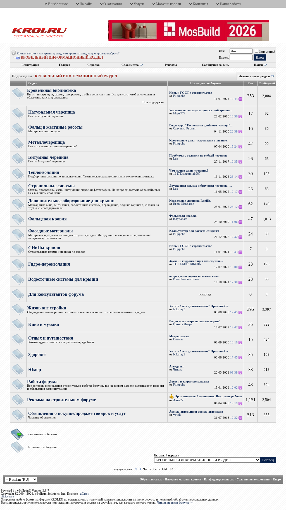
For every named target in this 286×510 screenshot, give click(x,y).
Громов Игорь (182, 324)
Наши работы (230, 4)
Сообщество (130, 64)
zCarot (84, 493)
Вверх (277, 479)
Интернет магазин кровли (183, 479)
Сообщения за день (215, 64)
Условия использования (253, 479)
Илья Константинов (186, 279)
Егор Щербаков (183, 203)
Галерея (64, 64)
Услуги (139, 4)
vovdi (177, 414)
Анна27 (178, 400)
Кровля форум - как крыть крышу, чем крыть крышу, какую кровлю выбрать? (68, 53)
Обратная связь (151, 479)
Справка (93, 64)
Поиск (258, 64)
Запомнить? (267, 51)
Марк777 (179, 113)
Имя (222, 50)
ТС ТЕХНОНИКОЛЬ (187, 264)
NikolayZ (179, 309)
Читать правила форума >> (175, 502)
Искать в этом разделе (254, 76)
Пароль (224, 57)
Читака (177, 369)
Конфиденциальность (219, 479)
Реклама (171, 64)
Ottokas (178, 339)
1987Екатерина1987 (187, 173)
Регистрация (30, 64)
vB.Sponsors (8, 496)
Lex (175, 158)
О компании (112, 4)
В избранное (58, 4)
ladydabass (180, 218)
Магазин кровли (168, 4)
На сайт (86, 4)
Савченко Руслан (184, 128)
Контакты (200, 4)
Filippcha (179, 95)
